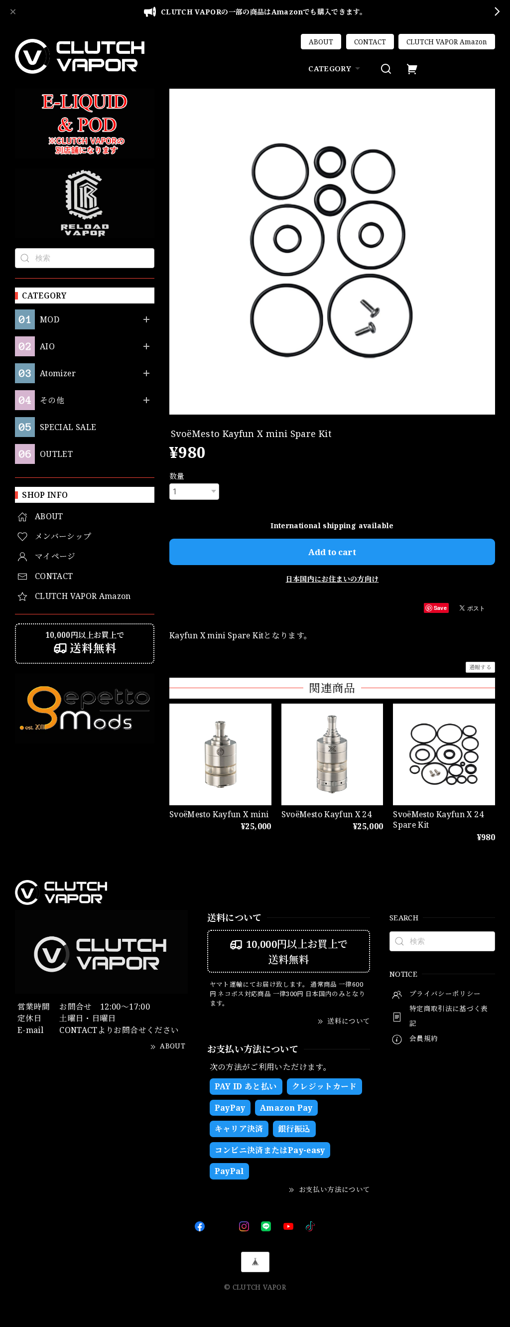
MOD (49, 319)
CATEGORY (329, 68)
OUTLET (56, 454)
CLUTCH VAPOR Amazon (446, 41)
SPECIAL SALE (68, 427)
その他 (52, 400)
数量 (177, 476)
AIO (47, 346)
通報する (480, 667)
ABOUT (321, 41)
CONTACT (370, 41)
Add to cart (332, 552)
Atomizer (58, 373)
